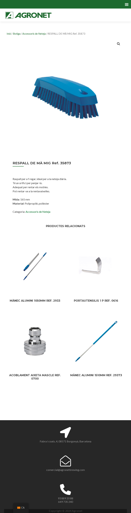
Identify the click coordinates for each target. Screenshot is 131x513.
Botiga (16, 33)
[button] (118, 44)
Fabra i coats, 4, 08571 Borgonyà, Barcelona (65, 441)
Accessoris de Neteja (34, 33)
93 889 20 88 (65, 498)
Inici (9, 33)
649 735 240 (65, 501)
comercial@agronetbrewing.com (65, 469)
